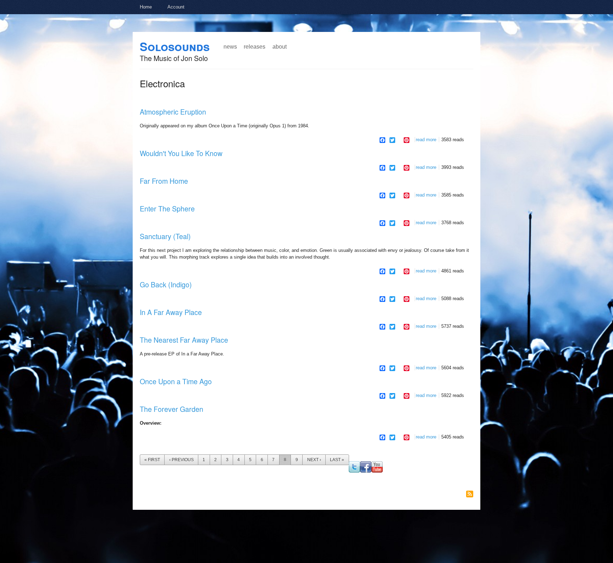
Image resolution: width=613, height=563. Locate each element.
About (279, 46)
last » (337, 459)
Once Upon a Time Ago (176, 381)
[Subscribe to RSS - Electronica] (469, 494)
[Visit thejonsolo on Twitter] (354, 471)
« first (152, 459)
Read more (426, 139)
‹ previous (181, 459)
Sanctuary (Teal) (165, 236)
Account (175, 7)
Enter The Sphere (167, 209)
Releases (254, 46)
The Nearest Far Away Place (184, 340)
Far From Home (164, 181)
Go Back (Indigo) (166, 284)
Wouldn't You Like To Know (181, 153)
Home (146, 7)
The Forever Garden (171, 409)
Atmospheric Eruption (173, 112)
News (230, 46)
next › (314, 459)
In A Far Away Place (171, 312)
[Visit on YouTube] (377, 471)
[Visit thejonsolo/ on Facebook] (365, 471)
